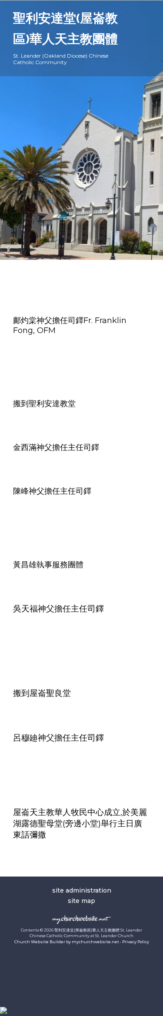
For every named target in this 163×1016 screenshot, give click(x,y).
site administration (81, 890)
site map (81, 901)
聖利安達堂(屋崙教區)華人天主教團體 (65, 29)
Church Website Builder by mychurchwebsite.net (66, 941)
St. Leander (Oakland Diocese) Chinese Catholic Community (60, 58)
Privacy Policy (135, 941)
